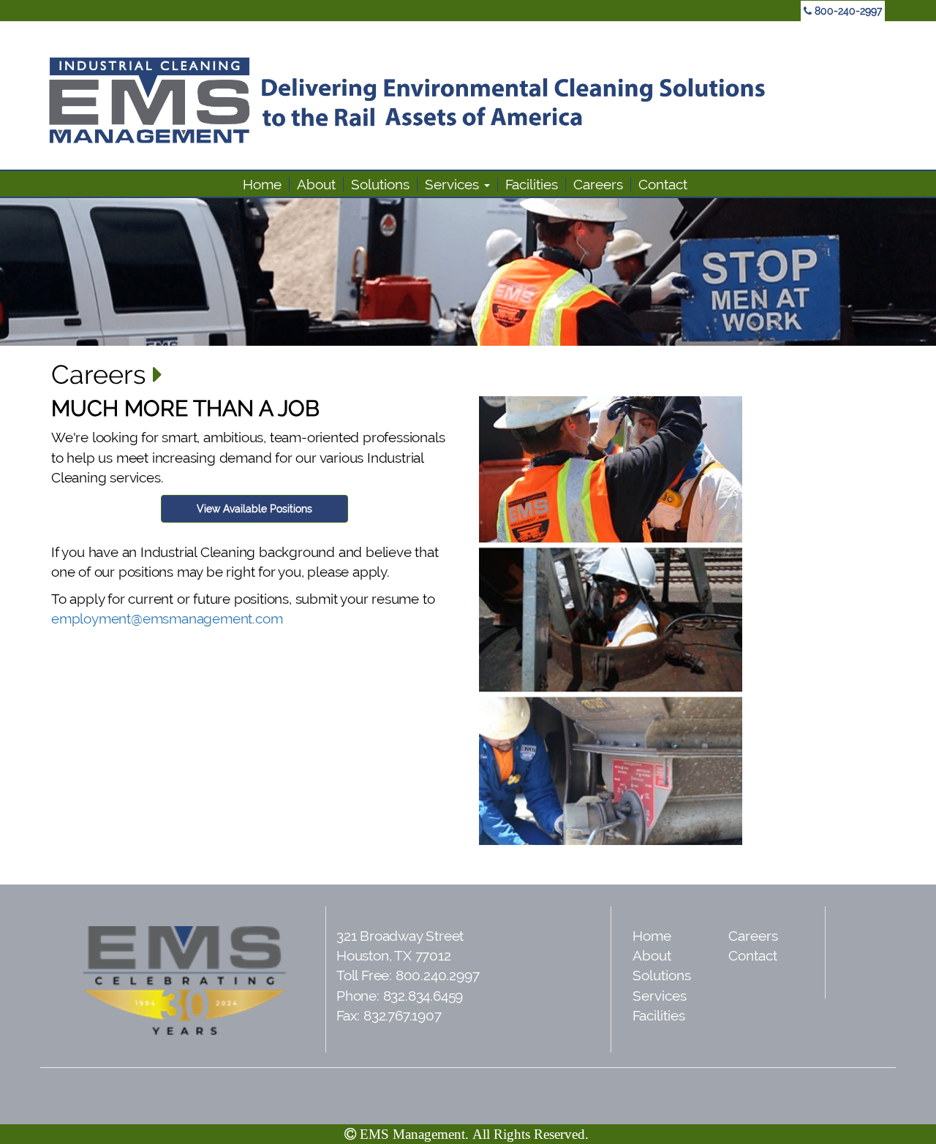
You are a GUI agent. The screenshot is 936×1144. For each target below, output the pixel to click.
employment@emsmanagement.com (166, 618)
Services (660, 996)
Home (262, 184)
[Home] (468, 100)
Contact (662, 184)
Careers (598, 184)
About (316, 184)
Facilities (531, 184)
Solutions (380, 184)
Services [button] (454, 184)
